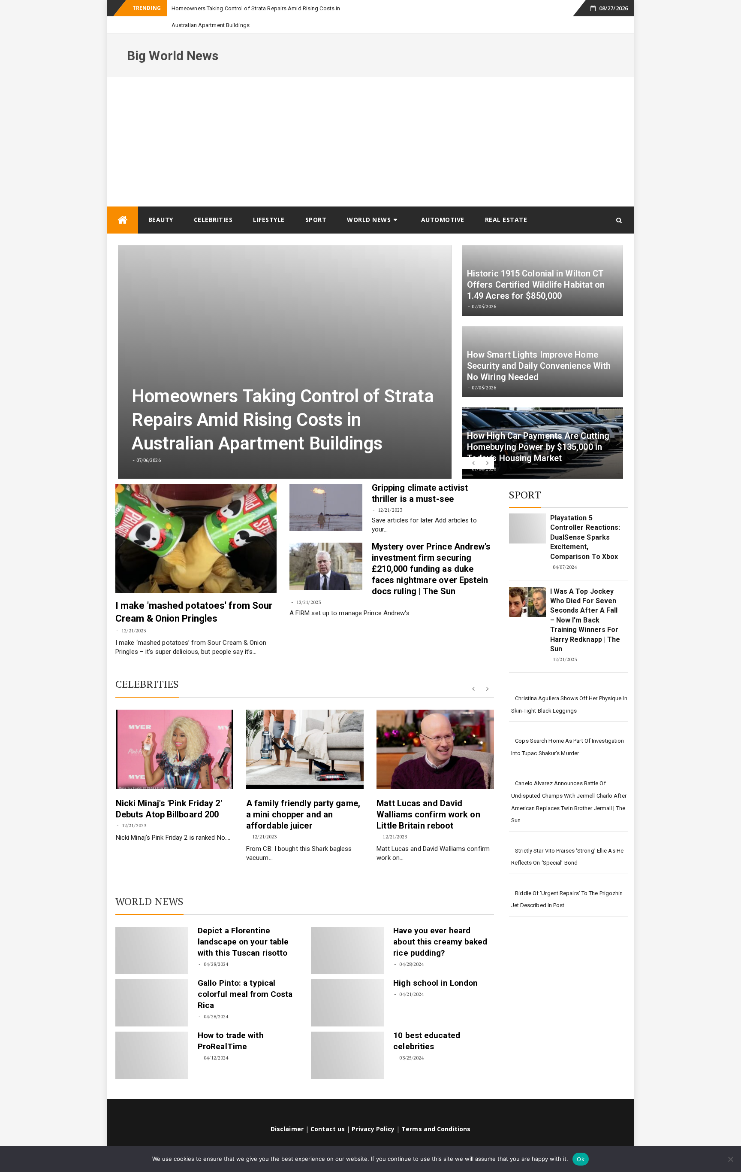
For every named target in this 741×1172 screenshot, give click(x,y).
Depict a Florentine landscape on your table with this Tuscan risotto (243, 925)
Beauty (160, 203)
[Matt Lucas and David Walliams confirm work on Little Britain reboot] (435, 732)
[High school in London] (347, 986)
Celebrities (213, 203)
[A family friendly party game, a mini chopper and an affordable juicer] (305, 732)
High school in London (435, 966)
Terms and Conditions (435, 1112)
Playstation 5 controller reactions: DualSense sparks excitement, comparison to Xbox (585, 520)
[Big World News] (122, 203)
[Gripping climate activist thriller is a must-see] (325, 490)
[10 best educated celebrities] (347, 1038)
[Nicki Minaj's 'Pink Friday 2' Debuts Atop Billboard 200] (174, 732)
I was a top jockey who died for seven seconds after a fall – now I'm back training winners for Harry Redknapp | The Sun (585, 603)
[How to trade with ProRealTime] (151, 1038)
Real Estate (506, 203)
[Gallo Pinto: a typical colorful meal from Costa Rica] (151, 986)
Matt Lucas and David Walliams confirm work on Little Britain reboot (428, 797)
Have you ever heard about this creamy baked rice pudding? (440, 925)
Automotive (442, 203)
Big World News (172, 38)
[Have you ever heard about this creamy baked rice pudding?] (347, 933)
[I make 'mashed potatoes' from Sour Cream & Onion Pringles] (196, 521)
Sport (316, 203)
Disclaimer (287, 1112)
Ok (580, 1159)
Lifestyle (269, 203)
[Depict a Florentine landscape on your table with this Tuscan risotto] (151, 933)
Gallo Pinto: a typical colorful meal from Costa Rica (245, 977)
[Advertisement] (370, 125)
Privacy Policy (373, 1112)
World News (369, 203)
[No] (730, 1159)
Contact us (327, 1112)
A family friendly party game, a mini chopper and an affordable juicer (303, 797)
